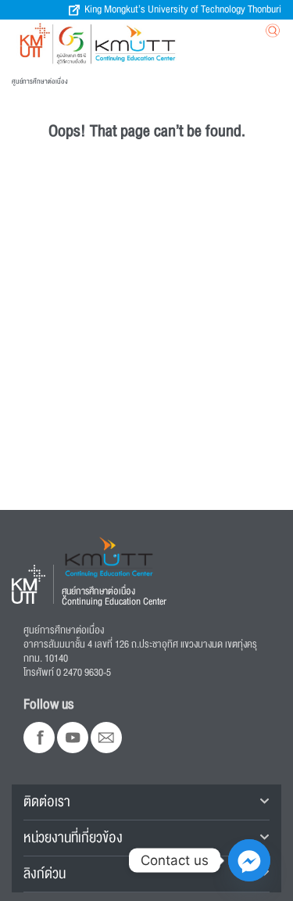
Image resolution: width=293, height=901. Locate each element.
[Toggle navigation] (194, 34)
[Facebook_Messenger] (249, 860)
